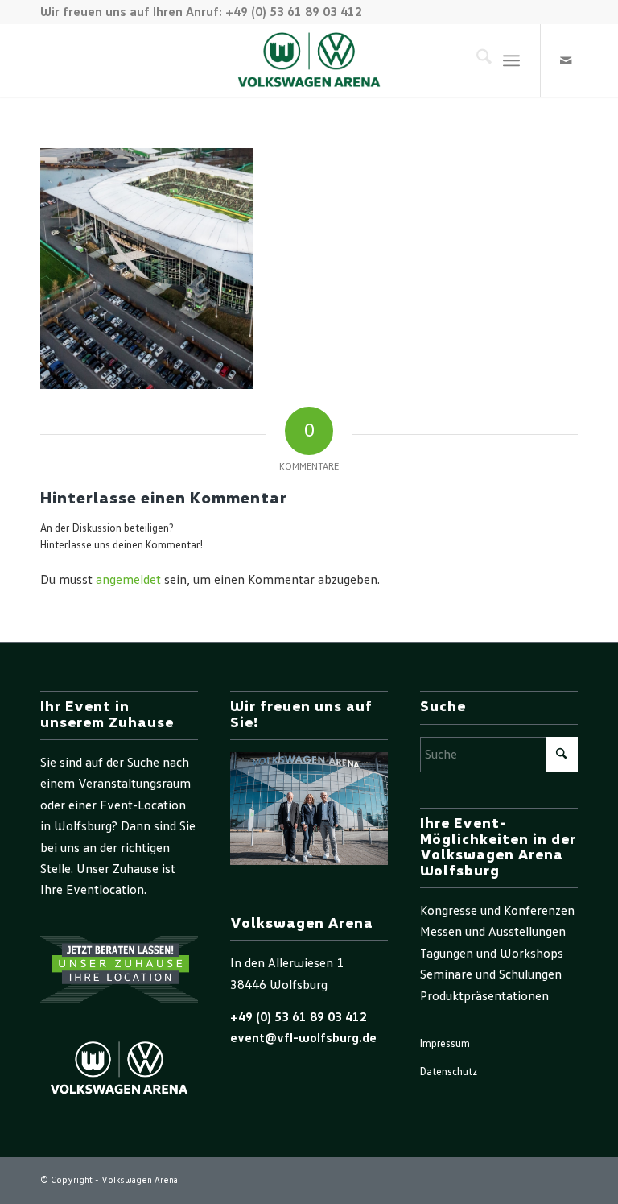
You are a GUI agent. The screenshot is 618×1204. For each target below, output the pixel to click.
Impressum (445, 1044)
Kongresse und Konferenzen (497, 910)
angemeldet (128, 579)
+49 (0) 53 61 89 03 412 (298, 1017)
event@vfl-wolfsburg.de (303, 1038)
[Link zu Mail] (566, 60)
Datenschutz (448, 1072)
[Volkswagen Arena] (309, 60)
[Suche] (476, 60)
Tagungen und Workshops (491, 953)
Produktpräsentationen (484, 996)
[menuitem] (476, 60)
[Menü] (511, 60)
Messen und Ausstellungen (493, 931)
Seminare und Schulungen (491, 974)
